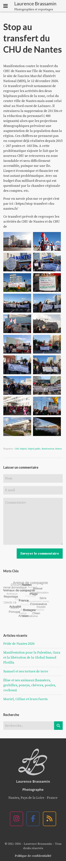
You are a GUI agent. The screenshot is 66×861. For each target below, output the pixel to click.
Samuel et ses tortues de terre (25, 671)
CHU (16, 449)
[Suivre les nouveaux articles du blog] (49, 818)
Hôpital (23, 449)
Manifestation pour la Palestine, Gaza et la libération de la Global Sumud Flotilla (31, 657)
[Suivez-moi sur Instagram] (16, 818)
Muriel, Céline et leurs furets (25, 699)
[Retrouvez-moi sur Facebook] (33, 818)
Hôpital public (34, 449)
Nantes (58, 449)
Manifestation (48, 449)
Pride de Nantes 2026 (18, 644)
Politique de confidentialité (33, 856)
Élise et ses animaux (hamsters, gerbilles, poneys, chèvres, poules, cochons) (29, 685)
